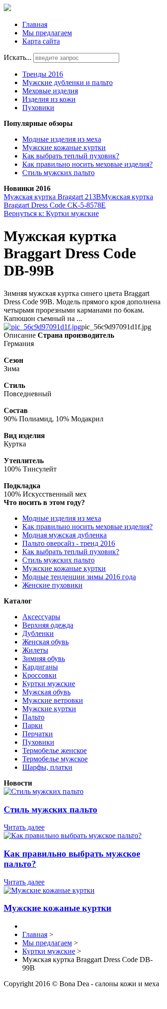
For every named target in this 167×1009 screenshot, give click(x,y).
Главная (34, 24)
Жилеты (35, 650)
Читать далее (24, 827)
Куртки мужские (48, 684)
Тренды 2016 (42, 74)
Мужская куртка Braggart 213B (52, 197)
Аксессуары (41, 617)
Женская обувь (45, 642)
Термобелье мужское (55, 759)
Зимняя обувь (43, 658)
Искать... (18, 57)
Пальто (33, 717)
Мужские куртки (49, 709)
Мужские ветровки (52, 700)
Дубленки (38, 633)
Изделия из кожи (49, 99)
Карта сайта (41, 41)
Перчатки (37, 734)
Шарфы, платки (47, 767)
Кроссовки (39, 675)
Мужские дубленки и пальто (67, 82)
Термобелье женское (54, 750)
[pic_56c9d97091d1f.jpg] (42, 327)
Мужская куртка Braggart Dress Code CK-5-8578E (78, 201)
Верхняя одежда (47, 625)
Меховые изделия (50, 91)
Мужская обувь (46, 692)
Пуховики (38, 107)
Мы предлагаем (47, 33)
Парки (32, 725)
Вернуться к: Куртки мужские (51, 213)
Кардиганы (40, 667)
